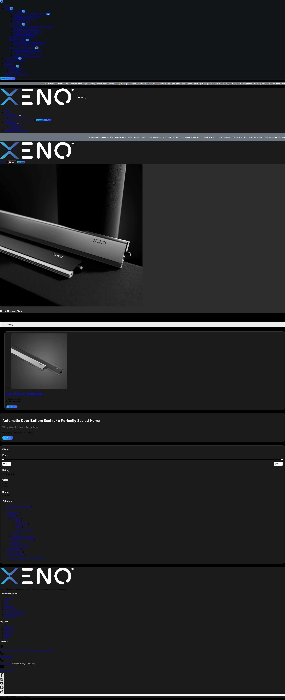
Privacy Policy (10, 617)
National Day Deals (44, 120)
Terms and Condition (12, 614)
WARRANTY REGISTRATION (16, 130)
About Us (8, 599)
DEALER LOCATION (17, 117)
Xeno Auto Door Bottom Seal (24, 394)
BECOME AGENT (16, 125)
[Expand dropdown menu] (20, 115)
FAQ (6, 604)
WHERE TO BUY (11, 115)
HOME (7, 110)
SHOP (7, 112)
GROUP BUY (14, 127)
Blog (6, 601)
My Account (9, 629)
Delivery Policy (10, 609)
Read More (7, 438)
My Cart (7, 634)
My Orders (8, 632)
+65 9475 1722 (6, 657)
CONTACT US (10, 122)
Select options (11, 406)
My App (7, 637)
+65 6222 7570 (6, 663)
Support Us (8, 606)
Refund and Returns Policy (15, 612)
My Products (9, 627)
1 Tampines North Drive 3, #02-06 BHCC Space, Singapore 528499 (26, 650)
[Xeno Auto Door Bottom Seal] (39, 388)
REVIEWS (8, 120)
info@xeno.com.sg (7, 670)
